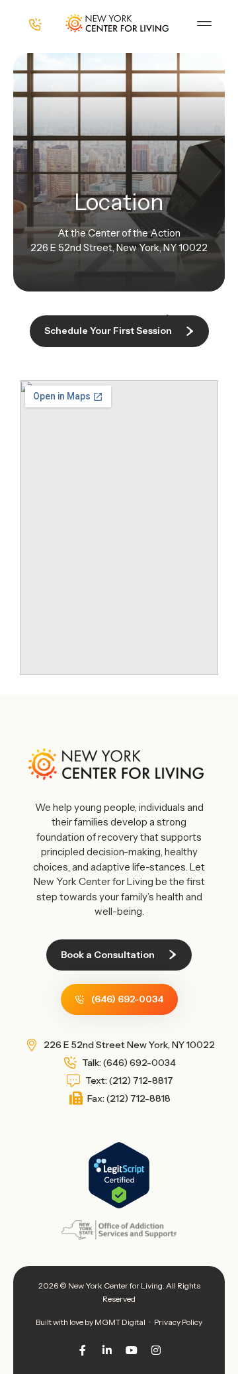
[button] (204, 23)
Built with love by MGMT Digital (90, 1322)
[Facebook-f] (82, 1350)
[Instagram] (156, 1350)
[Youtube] (131, 1350)
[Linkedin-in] (107, 1350)
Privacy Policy (178, 1322)
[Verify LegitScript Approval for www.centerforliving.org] (119, 1205)
